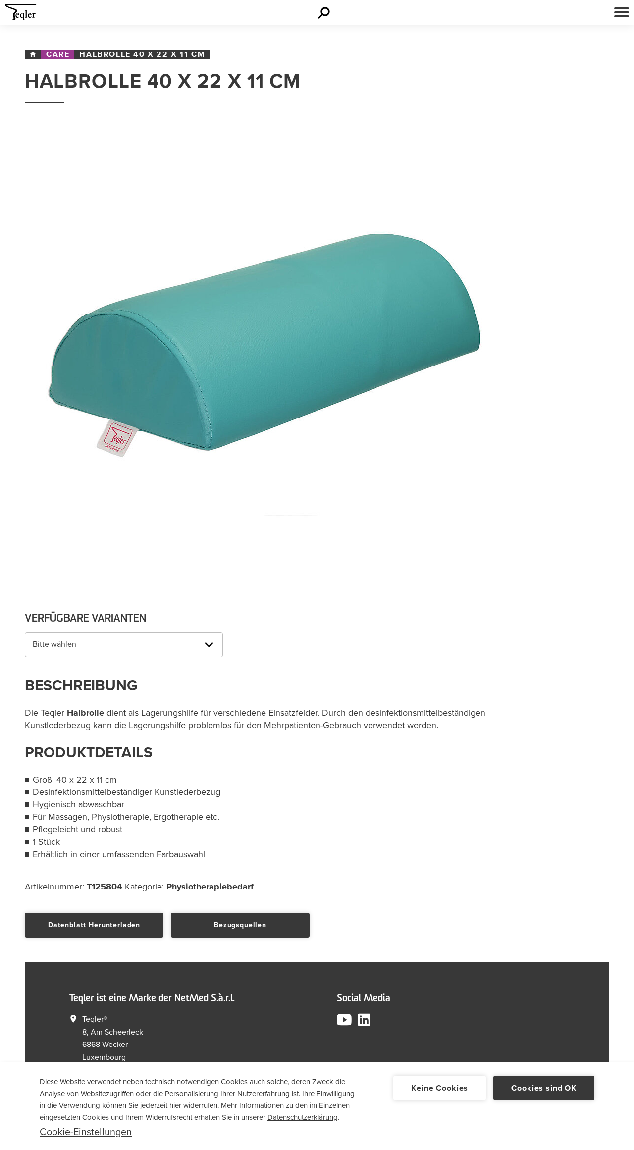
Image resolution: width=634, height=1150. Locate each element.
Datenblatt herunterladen (94, 925)
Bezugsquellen (240, 925)
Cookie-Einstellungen (86, 1132)
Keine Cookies (439, 1088)
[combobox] (124, 644)
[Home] (33, 54)
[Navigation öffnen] (621, 12)
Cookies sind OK (544, 1088)
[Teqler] (21, 14)
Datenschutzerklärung (302, 1117)
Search (325, 12)
